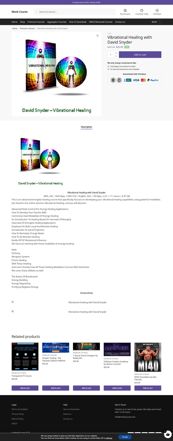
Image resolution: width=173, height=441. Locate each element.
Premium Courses (27, 28)
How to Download (71, 409)
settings (109, 438)
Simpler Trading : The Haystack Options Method (53, 359)
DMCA (14, 423)
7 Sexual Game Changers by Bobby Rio (85, 356)
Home (14, 28)
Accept (125, 437)
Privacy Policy (18, 414)
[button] (156, 22)
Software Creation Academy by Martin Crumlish (116, 362)
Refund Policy (18, 418)
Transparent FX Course (22, 376)
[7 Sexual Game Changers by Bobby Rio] (86, 346)
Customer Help (141, 14)
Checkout (157, 14)
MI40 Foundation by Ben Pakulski (145, 378)
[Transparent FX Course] (25, 357)
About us (67, 414)
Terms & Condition (20, 409)
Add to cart (140, 54)
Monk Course (20, 11)
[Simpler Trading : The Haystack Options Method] (55, 348)
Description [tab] (86, 126)
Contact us (67, 418)
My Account (125, 14)
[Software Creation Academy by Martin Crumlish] (117, 349)
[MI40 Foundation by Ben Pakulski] (147, 357)
